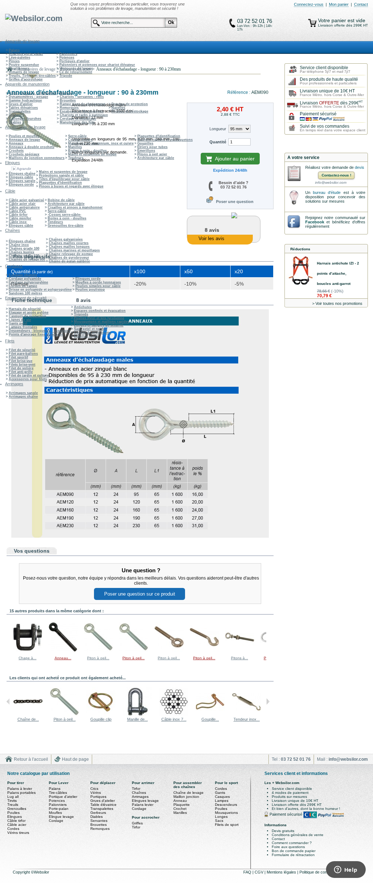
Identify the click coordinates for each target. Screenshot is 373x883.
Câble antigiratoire (24, 207)
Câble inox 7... (173, 719)
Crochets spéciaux (24, 154)
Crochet (179, 809)
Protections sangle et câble (61, 175)
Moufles (55, 813)
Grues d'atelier (21, 104)
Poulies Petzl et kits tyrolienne (99, 318)
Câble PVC (17, 211)
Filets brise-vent (22, 364)
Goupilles (145, 143)
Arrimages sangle (23, 393)
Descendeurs (226, 805)
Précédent (8, 636)
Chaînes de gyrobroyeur (69, 257)
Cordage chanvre (23, 275)
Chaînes (139, 793)
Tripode (65, 75)
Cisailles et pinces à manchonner (75, 207)
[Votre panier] (312, 23)
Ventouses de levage (76, 68)
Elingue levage (61, 817)
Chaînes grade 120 (24, 256)
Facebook (314, 222)
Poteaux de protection (129, 104)
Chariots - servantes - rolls (82, 97)
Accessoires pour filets (28, 379)
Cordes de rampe (23, 286)
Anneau (180, 801)
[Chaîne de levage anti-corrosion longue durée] (28, 715)
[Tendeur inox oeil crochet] (246, 715)
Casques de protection (27, 316)
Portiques (98, 797)
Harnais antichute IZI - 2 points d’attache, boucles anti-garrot (338, 273)
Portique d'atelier (63, 797)
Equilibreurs (19, 68)
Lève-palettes (19, 57)
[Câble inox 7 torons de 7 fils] (173, 715)
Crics (94, 789)
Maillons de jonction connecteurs (36, 158)
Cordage (56, 821)
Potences (66, 57)
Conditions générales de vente (297, 835)
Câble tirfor (18, 214)
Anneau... (63, 658)
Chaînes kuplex (21, 252)
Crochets (16, 150)
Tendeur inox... (246, 719)
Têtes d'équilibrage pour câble (64, 179)
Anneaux (16, 143)
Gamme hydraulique (25, 100)
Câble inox (18, 222)
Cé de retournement (75, 72)
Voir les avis (211, 238)
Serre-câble (77, 136)
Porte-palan (58, 809)
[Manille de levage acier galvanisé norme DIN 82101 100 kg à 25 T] (137, 715)
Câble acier (16, 825)
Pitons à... (239, 658)
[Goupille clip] (100, 715)
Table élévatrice (103, 805)
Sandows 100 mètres (25, 293)
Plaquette (181, 805)
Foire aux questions (288, 847)
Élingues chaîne (22, 173)
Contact (361, 4)
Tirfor (136, 789)
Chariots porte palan (26, 54)
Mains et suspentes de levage (92, 154)
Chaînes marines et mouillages (74, 250)
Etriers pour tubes (152, 147)
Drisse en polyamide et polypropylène (40, 289)
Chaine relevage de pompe (71, 254)
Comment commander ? (292, 843)
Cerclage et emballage (78, 118)
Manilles (75, 147)
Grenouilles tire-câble (65, 225)
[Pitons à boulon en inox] (239, 650)
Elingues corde (21, 184)
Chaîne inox (19, 245)
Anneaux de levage (24, 140)
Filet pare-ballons (23, 353)
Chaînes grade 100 (24, 248)
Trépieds (81, 314)
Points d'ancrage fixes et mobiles (36, 334)
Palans (14, 50)
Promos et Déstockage (129, 111)
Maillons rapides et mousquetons (165, 140)
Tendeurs (75, 158)
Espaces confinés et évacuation (100, 311)
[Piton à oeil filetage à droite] (98, 650)
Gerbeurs (16, 115)
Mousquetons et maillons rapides (101, 321)
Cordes (13, 829)
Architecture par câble (155, 158)
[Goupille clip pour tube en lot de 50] (210, 715)
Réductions (300, 249)
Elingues (14, 817)
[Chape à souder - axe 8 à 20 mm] (27, 650)
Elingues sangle (22, 181)
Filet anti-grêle (21, 372)
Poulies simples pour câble (98, 286)
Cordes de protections (92, 332)
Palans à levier (19, 789)
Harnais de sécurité (25, 309)
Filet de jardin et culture (29, 375)
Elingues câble (21, 177)
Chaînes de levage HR (27, 259)
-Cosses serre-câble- (64, 214)
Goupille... (210, 719)
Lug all (13, 797)
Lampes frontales (23, 327)
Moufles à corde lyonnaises (98, 282)
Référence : (239, 92)
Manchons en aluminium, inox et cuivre (101, 143)
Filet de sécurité (22, 350)
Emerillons (146, 150)
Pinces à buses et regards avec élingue (71, 186)
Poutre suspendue (24, 65)
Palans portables (21, 793)
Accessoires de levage (36, 69)
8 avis (83, 300)
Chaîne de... (28, 719)
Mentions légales (282, 872)
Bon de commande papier (293, 851)
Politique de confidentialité (322, 872)
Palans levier (142, 805)
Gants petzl (18, 323)
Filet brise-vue (20, 361)
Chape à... (27, 658)
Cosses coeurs (80, 140)
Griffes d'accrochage (26, 79)
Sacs (219, 821)
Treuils (12, 805)
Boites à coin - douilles (87, 150)
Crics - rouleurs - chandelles (32, 93)
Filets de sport (227, 825)
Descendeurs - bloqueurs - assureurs (39, 331)
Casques (222, 797)
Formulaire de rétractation (293, 855)
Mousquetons (226, 813)
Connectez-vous (308, 4)
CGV (259, 872)
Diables (15, 122)
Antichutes (83, 307)
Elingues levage (145, 801)
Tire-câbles (58, 793)
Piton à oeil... (98, 658)
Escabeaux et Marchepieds (81, 111)
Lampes (221, 801)
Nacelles (118, 108)
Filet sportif (18, 357)
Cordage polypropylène (28, 282)
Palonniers (68, 54)
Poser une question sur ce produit (139, 594)
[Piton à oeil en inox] (169, 650)
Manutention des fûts (77, 122)
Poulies (13, 813)
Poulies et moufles (24, 136)
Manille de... (137, 719)
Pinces (14, 61)
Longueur (217, 129)
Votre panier (333, 20)
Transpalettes (20, 111)
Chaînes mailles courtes (69, 243)
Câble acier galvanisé (26, 200)
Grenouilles (16, 809)
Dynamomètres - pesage (28, 97)
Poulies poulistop (90, 289)
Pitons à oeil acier (152, 154)
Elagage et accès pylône (28, 312)
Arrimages (140, 797)
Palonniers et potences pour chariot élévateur (97, 65)
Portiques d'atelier (74, 61)
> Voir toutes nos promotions (337, 303)
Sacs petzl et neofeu (90, 329)
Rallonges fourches (25, 118)
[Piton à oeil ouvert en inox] (204, 650)
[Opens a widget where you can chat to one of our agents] (346, 870)
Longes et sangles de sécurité (98, 325)
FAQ (247, 872)
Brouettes (68, 100)
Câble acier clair (22, 204)
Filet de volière (21, 368)
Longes (221, 817)
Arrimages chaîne (23, 396)
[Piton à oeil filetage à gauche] (133, 650)
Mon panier (339, 4)
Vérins (95, 793)
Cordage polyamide (25, 279)
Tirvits (12, 801)
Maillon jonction (186, 797)
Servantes (98, 821)
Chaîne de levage (188, 793)
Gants (220, 793)
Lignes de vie (20, 320)
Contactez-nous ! (336, 175)
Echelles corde (86, 336)
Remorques (69, 108)
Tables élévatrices (23, 108)
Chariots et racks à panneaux (84, 115)
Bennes (66, 93)
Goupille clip (100, 719)
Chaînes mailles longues (69, 246)
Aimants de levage (24, 72)
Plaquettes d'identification (158, 136)
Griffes (137, 823)
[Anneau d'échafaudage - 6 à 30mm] (63, 650)
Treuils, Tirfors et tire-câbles (32, 75)
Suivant (268, 636)
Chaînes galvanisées (66, 239)
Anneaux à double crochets (31, 147)
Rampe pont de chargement (82, 104)
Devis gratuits (283, 831)
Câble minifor (20, 218)
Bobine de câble (61, 200)
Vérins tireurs (18, 833)
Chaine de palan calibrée (69, 261)
